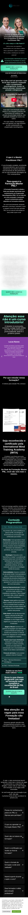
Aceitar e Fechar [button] (16, 911)
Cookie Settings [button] (6, 911)
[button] (2, 356)
